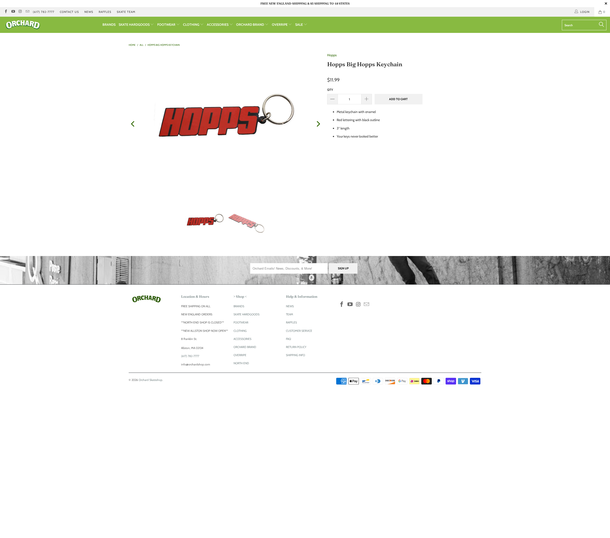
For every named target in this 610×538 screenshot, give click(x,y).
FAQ (288, 339)
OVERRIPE (280, 24)
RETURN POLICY (296, 347)
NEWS (88, 12)
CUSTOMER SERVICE (299, 331)
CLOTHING (191, 24)
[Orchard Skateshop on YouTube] (13, 12)
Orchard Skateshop (150, 380)
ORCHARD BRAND (250, 24)
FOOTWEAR (166, 24)
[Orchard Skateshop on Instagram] (20, 12)
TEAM (289, 314)
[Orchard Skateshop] (51, 25)
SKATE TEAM (126, 12)
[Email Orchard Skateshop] (27, 12)
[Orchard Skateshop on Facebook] (6, 12)
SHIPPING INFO (295, 355)
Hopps (332, 55)
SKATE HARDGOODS (134, 24)
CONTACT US (69, 12)
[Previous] (133, 123)
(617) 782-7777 (43, 12)
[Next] (318, 123)
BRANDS (109, 24)
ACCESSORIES (218, 24)
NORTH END (241, 363)
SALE (299, 24)
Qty (330, 90)
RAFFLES (105, 12)
